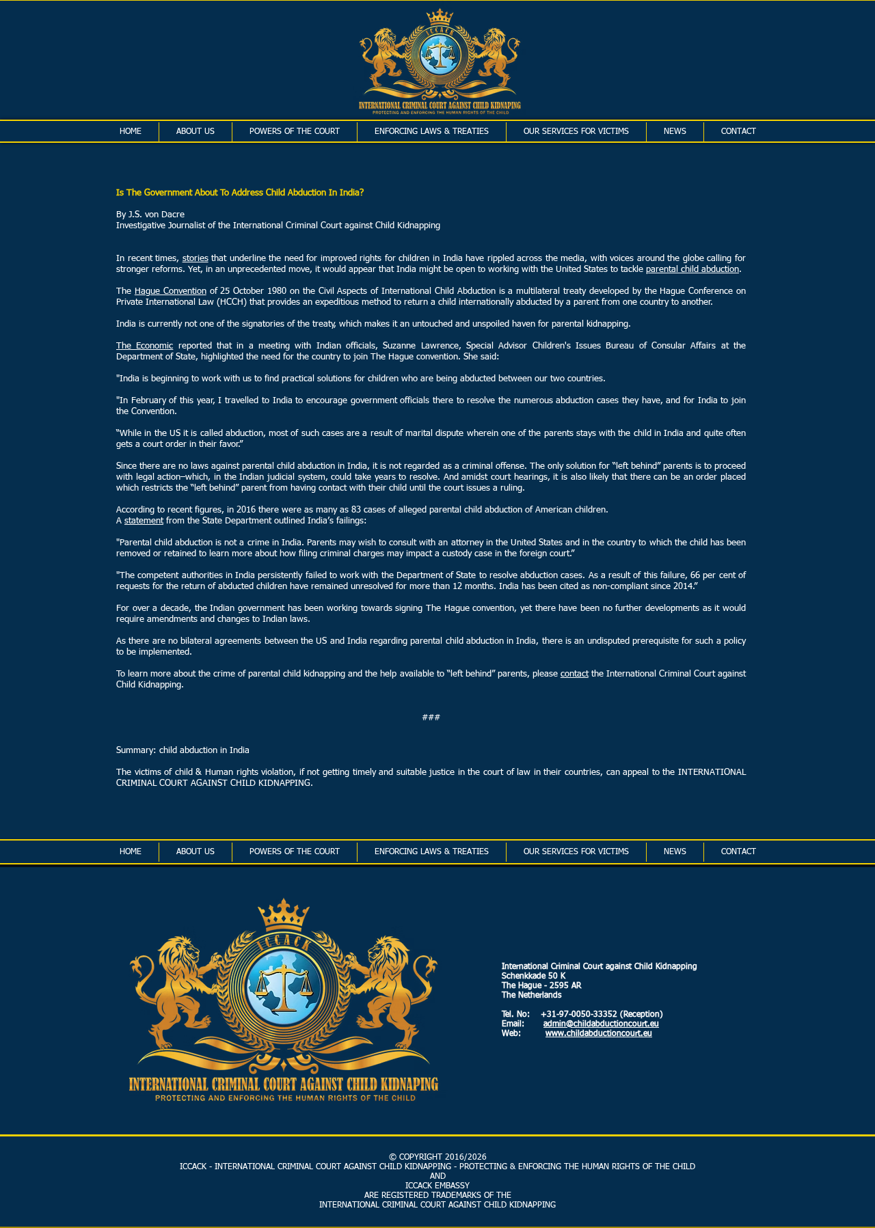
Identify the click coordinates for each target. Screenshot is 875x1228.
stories (195, 258)
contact (575, 674)
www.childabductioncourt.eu (599, 1034)
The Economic (144, 346)
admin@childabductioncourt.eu (601, 1024)
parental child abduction (692, 269)
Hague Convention (170, 291)
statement (143, 521)
